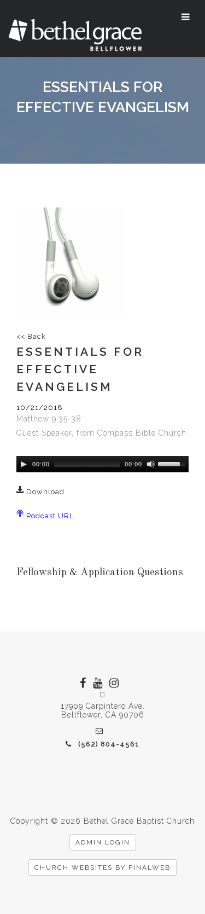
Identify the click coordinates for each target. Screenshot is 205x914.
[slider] (173, 463)
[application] (102, 464)
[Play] (23, 464)
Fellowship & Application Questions (99, 573)
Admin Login (102, 842)
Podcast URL (49, 516)
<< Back (31, 336)
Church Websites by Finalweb (102, 867)
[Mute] (151, 464)
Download (44, 492)
